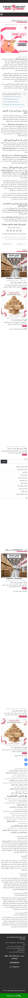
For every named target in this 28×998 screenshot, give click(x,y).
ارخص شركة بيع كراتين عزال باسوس (20, 786)
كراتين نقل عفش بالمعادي (9, 830)
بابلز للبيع (25, 472)
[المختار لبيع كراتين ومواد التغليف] (26, 14)
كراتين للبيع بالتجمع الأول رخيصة (11, 101)
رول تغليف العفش (22, 805)
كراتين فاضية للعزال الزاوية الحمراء (11, 818)
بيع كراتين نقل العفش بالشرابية (10, 802)
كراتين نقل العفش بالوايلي (22, 830)
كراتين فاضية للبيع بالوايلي (22, 818)
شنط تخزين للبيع (23, 488)
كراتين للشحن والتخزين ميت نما (21, 828)
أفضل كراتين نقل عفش (21, 466)
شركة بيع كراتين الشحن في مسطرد (21, 809)
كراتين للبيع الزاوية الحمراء (22, 823)
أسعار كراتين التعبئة (11, 773)
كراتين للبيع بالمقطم (7, 244)
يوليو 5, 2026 (23, 280)
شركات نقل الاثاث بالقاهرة (20, 755)
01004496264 (14, 962)
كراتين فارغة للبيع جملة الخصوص (21, 817)
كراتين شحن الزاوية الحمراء (7, 811)
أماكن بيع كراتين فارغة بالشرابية (10, 778)
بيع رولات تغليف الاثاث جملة (19, 793)
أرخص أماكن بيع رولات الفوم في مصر (20, 768)
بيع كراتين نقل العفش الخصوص (21, 802)
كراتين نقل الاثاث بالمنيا (12, 828)
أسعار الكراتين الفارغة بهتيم (22, 772)
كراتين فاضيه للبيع (23, 838)
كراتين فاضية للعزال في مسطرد (21, 821)
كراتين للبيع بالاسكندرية (21, 494)
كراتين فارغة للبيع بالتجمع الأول (11, 99)
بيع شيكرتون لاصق (22, 477)
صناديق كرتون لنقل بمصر (20, 811)
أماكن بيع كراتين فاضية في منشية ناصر (9, 782)
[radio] (20, 230)
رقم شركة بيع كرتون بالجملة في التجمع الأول (14, 104)
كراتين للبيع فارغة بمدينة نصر (20, 915)
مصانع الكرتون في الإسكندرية (18, 832)
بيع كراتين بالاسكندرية (17, 795)
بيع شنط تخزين (23, 475)
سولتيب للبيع (24, 483)
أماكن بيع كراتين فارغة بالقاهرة (18, 780)
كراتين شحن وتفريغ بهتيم (23, 815)
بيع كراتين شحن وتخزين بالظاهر (10, 798)
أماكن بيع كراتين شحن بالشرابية (21, 778)
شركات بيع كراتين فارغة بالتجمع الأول (12, 96)
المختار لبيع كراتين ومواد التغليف (11, 24)
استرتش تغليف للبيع (22, 469)
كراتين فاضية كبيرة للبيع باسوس (9, 817)
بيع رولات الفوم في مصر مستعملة (21, 791)
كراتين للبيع (24, 237)
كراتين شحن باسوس (23, 813)
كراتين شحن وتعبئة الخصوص (14, 813)
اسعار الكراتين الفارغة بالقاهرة (18, 789)
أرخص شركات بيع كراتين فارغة (18, 770)
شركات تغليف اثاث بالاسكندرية (18, 807)
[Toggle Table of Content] (24, 94)
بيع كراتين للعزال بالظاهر (13, 800)
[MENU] (1, 14)
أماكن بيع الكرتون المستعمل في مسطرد (20, 774)
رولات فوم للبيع (23, 480)
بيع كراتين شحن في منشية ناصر (21, 798)
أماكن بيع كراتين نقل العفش (19, 785)
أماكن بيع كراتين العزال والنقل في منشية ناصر (19, 776)
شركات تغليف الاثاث (22, 486)
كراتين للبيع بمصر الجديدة (21, 895)
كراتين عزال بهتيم (15, 815)
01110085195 (14, 967)
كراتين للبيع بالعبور (21, 244)
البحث (25, 459)
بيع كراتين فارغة (22, 801)
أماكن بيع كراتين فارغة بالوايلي (22, 782)
